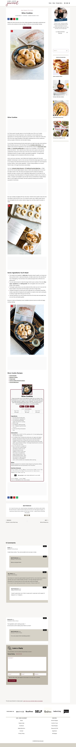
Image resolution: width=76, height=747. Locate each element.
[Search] (66, 50)
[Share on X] (11, 19)
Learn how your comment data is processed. (33, 701)
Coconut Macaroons (14, 382)
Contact (21, 730)
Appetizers (54, 730)
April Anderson (19, 15)
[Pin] (12, 31)
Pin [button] (27, 406)
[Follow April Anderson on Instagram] (27, 515)
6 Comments (25, 15)
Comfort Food (54, 723)
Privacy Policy (21, 733)
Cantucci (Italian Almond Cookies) (17, 380)
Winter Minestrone (44, 521)
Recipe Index (21, 723)
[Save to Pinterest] (14, 19)
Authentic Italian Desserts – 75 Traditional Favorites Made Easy (26, 168)
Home (50, 3)
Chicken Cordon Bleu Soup (12, 521)
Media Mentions (21, 728)
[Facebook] (65, 3)
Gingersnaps (12, 378)
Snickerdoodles (12, 375)
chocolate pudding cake (18, 148)
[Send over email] (17, 19)
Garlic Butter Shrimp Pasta (58, 117)
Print (22, 406)
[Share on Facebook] (9, 19)
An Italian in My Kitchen (35, 145)
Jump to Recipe (27, 27)
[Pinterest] (69, 3)
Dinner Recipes (54, 720)
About (53, 3)
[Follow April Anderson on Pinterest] (29, 515)
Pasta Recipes (54, 725)
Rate (32, 406)
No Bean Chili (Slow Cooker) (58, 96)
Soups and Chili (54, 728)
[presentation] (61, 67)
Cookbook (21, 725)
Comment (10, 658)
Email (23, 674)
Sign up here (20, 475)
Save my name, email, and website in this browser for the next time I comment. (24, 677)
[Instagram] (67, 3)
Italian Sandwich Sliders (57, 76)
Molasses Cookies (13, 377)
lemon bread (40, 146)
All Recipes (54, 733)
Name (9, 674)
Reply (45, 546)
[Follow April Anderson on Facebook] (25, 515)
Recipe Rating (11, 654)
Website (36, 674)
